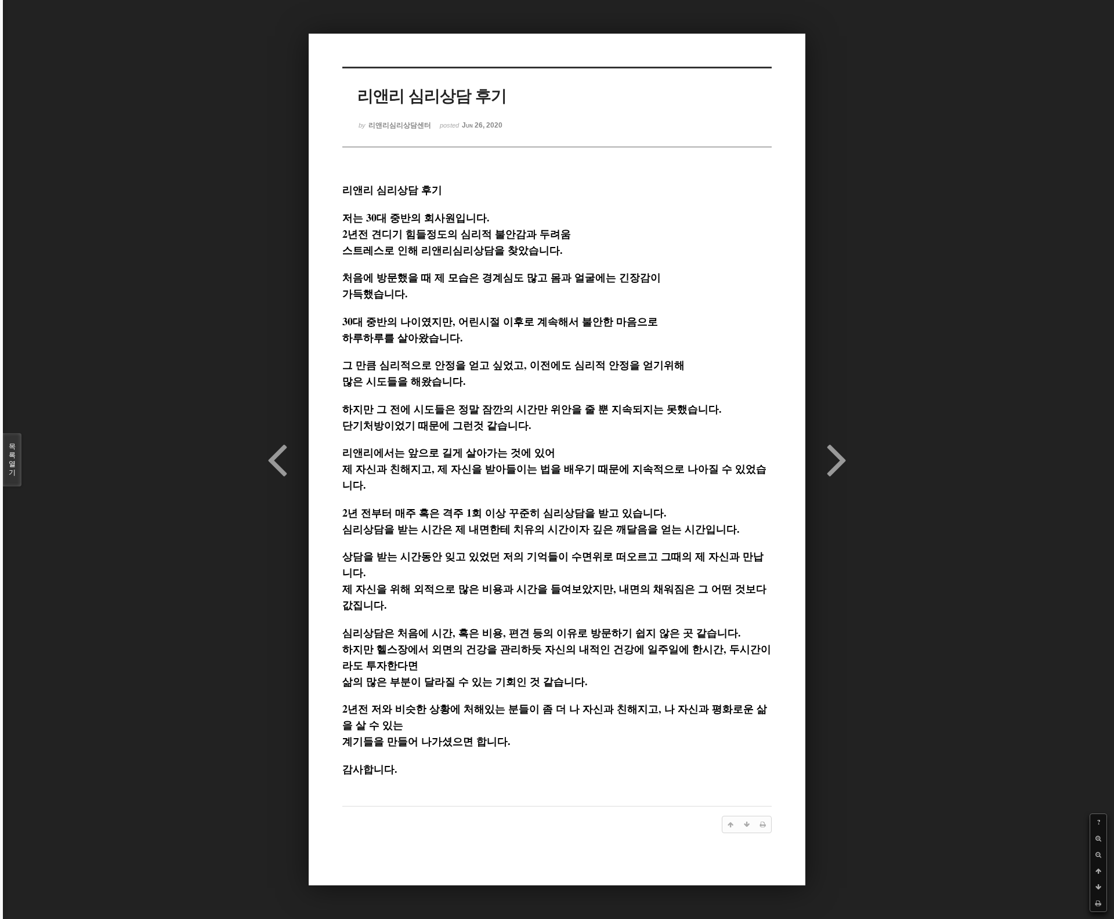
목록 (12, 459)
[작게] (1098, 855)
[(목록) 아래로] (1098, 887)
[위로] (1098, 871)
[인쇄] (1098, 903)
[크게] (1098, 838)
